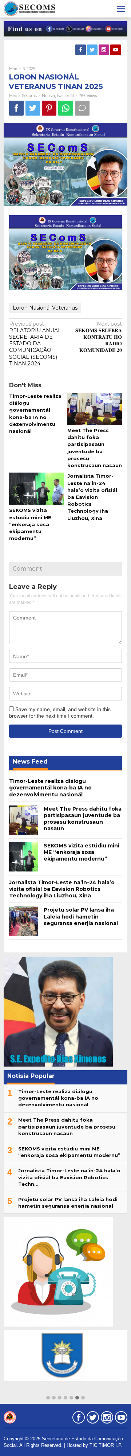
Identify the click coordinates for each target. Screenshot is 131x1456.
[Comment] (82, 108)
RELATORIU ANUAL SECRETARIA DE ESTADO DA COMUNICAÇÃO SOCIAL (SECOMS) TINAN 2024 (35, 344)
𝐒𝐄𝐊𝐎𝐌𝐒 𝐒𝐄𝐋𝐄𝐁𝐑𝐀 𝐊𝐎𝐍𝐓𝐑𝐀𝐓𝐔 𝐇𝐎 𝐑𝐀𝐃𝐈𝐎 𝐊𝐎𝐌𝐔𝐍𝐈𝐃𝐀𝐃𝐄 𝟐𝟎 (98, 337)
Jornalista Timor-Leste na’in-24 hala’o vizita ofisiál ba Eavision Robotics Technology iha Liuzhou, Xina (92, 497)
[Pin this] (49, 108)
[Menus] (120, 9)
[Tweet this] (32, 108)
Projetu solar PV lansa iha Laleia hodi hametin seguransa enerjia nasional (81, 916)
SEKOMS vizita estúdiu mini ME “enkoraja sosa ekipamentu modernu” (30, 524)
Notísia (48, 95)
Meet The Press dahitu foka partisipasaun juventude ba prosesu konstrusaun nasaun (83, 818)
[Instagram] (104, 50)
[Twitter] (93, 50)
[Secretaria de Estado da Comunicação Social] (29, 8)
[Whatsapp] (65, 108)
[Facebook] (81, 50)
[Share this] (16, 108)
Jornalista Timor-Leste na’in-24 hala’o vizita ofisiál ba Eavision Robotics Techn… (69, 1177)
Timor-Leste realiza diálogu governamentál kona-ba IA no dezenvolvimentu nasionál (50, 787)
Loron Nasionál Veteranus (45, 307)
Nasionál (65, 95)
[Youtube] (116, 50)
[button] (48, 1398)
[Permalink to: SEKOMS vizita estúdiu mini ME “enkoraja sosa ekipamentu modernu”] (36, 489)
